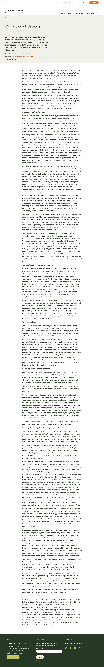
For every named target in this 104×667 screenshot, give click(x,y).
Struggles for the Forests (15, 53)
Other (84, 2)
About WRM (90, 13)
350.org (44, 300)
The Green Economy (28, 53)
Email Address (40, 648)
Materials (79, 13)
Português (78, 2)
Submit (40, 657)
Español (65, 2)
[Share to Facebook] (7, 59)
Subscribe (94, 2)
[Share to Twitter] (10, 59)
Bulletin (70, 13)
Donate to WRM (13, 657)
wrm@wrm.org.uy (17, 653)
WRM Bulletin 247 (10, 34)
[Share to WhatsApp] (12, 59)
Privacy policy (40, 661)
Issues (63, 13)
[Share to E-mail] (15, 59)
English (58, 2)
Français (71, 2)
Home (6, 17)
